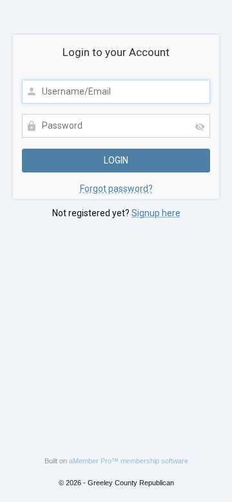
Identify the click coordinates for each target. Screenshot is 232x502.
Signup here (155, 213)
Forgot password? (116, 188)
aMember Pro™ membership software (128, 461)
